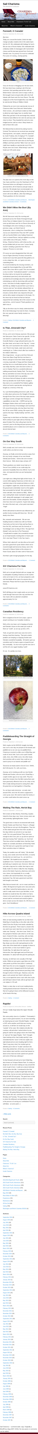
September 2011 (7, 1350)
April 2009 (6, 1391)
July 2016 (5, 1222)
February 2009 (7, 1394)
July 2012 (5, 1324)
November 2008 (7, 1399)
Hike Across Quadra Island (16, 913)
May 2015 (5, 1243)
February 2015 (7, 1251)
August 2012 (6, 1321)
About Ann (5, 25)
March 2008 (6, 1409)
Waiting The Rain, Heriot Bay (17, 807)
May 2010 (5, 1370)
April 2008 (6, 1407)
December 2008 (7, 1396)
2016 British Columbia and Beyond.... (18, 200)
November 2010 (7, 1357)
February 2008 (7, 1412)
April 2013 (6, 1303)
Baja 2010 (6, 1193)
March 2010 (6, 1376)
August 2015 (6, 1235)
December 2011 (7, 1342)
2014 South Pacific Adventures (11, 1185)
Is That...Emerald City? (14, 328)
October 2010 (7, 1360)
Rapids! (7, 1004)
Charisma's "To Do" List (24, 21)
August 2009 (6, 1383)
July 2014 (5, 1264)
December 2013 (7, 1282)
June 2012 (6, 1326)
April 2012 (6, 1331)
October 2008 (7, 1402)
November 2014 (7, 1253)
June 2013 (6, 1298)
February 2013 (7, 1308)
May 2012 (5, 1329)
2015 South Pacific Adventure (11, 1188)
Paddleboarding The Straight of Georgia (14, 1147)
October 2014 (7, 1256)
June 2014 (6, 1266)
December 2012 (7, 1311)
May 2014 (5, 1269)
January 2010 (7, 1378)
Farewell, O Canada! (13, 31)
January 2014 (7, 1279)
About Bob (11, 21)
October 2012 (7, 1316)
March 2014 (6, 1274)
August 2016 (6, 1220)
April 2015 (6, 1246)
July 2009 (5, 1386)
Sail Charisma (11, 3)
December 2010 (7, 1355)
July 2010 (5, 1365)
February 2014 (7, 1277)
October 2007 (7, 1420)
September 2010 (7, 1363)
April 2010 (6, 1373)
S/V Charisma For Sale (14, 566)
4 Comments (16, 1108)
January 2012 (7, 1339)
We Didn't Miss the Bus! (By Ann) (12, 1134)
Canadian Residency (13, 611)
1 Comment (32, 560)
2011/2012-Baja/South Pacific (11, 1180)
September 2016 (7, 1217)
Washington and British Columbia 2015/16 (15, 1208)
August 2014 (6, 1261)
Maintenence (6, 1201)
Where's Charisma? (16, 25)
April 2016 (6, 1230)
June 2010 (6, 1368)
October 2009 (7, 1381)
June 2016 (6, 1225)
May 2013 (5, 1300)
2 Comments (23, 201)
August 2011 (6, 1352)
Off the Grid (6, 1203)
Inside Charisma (30, 25)
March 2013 (6, 1305)
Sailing (10, 320)
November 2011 (7, 1344)
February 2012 (7, 1337)
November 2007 (7, 1417)
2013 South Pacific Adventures (11, 1182)
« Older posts (7, 1114)
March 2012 (6, 1334)
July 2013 (5, 1295)
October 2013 (7, 1287)
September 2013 (7, 1290)
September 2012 (7, 1318)
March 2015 (6, 1248)
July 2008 (5, 1404)
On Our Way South (12, 441)
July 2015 (5, 1238)
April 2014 (6, 1272)
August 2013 (6, 1292)
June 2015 (6, 1240)
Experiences (6, 1198)
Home (3, 21)
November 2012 (7, 1313)
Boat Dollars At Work (9, 1195)
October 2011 (6, 1347)
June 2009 (6, 1389)
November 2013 (7, 1285)
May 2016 (5, 1227)
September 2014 (7, 1259)
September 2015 (7, 1233)
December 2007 (7, 1415)
